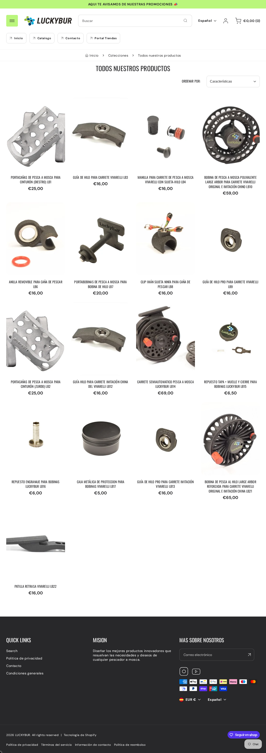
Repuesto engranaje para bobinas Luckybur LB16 (34, 406)
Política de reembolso (130, 745)
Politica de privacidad (24, 658)
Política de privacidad (22, 745)
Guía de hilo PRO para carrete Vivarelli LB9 (225, 206)
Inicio (94, 55)
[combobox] (135, 21)
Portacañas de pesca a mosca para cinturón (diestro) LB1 (35, 102)
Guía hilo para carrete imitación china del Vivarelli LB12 (97, 306)
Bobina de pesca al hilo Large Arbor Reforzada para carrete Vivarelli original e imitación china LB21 (230, 408)
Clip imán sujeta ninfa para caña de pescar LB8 (165, 206)
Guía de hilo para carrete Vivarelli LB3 (99, 102)
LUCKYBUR (22, 735)
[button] (247, 20)
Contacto (13, 666)
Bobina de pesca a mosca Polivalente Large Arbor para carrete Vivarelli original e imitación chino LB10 (224, 106)
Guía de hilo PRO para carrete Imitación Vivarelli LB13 (160, 406)
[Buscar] (185, 20)
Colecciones (118, 55)
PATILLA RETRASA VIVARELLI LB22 (34, 509)
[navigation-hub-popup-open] (12, 21)
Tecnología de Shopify (80, 735)
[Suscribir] (249, 655)
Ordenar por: (191, 81)
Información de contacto (93, 745)
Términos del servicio (56, 745)
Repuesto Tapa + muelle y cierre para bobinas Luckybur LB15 (227, 306)
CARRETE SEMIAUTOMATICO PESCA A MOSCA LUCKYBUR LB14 (165, 306)
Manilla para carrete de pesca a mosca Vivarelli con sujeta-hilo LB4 (165, 102)
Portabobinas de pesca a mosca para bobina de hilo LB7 (97, 206)
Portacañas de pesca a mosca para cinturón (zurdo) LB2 (35, 306)
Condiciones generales (25, 673)
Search (12, 651)
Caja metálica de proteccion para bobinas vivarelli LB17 (98, 406)
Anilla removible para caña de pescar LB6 (30, 206)
